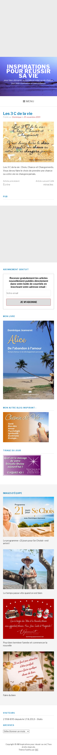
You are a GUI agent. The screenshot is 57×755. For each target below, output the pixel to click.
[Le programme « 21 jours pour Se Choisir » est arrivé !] (28, 536)
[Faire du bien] (28, 690)
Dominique (16, 117)
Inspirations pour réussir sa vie (28, 71)
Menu (30, 101)
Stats (40, 719)
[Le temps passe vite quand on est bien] (28, 588)
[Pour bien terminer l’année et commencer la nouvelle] (28, 638)
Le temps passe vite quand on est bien (22, 593)
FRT (36, 750)
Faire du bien (9, 695)
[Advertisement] (28, 28)
